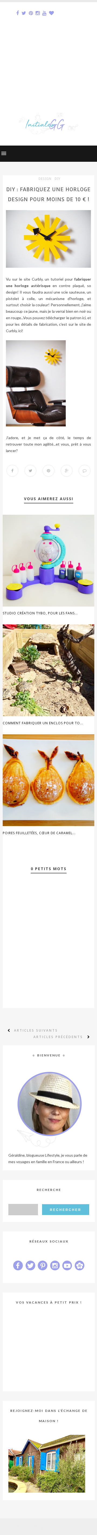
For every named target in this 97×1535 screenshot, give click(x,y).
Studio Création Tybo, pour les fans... (40, 613)
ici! (20, 330)
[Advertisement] (48, 50)
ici (84, 317)
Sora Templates (39, 1526)
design (45, 179)
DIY (58, 179)
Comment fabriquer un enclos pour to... (43, 723)
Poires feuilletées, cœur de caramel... (39, 833)
